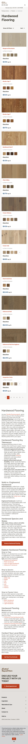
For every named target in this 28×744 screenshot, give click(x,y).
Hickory (6, 587)
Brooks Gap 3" (7, 81)
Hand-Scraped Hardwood (11, 563)
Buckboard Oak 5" (8, 147)
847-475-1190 (5, 5)
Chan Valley (6, 180)
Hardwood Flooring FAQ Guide (13, 623)
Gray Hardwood (8, 602)
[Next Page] (22, 397)
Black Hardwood (9, 600)
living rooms (17, 496)
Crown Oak (6, 245)
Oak (5, 581)
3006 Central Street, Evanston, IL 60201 (10, 719)
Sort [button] (21, 28)
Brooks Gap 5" (7, 114)
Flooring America (5, 10)
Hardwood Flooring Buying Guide (13, 617)
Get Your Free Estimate (10, 657)
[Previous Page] (5, 397)
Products (13, 10)
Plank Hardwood (9, 562)
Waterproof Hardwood (10, 565)
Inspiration (5, 701)
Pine (5, 582)
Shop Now (6, 58)
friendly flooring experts (13, 414)
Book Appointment (11, 686)
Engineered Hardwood (10, 560)
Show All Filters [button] (7, 28)
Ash (5, 584)
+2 (19, 383)
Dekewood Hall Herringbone (11, 344)
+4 (19, 252)
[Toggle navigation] (25, 5)
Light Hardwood (8, 603)
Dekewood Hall (7, 311)
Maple (6, 579)
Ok (14, 738)
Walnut (6, 586)
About (3, 708)
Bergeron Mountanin (9, 48)
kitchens (18, 455)
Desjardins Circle (8, 377)
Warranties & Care (7, 704)
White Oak (7, 578)
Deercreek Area (7, 278)
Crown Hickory (7, 213)
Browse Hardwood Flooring (12, 543)
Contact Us (5, 712)
